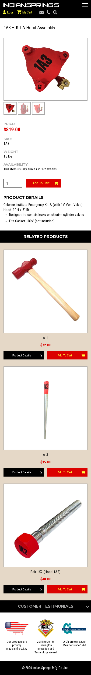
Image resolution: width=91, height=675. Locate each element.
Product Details (21, 355)
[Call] (48, 12)
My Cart (27, 12)
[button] (85, 5)
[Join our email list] (41, 12)
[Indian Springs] (31, 5)
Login (10, 12)
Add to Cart (40, 183)
